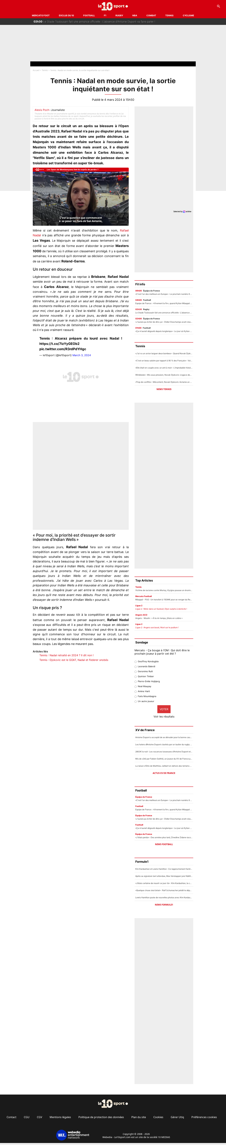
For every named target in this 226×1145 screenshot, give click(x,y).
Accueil (36, 70)
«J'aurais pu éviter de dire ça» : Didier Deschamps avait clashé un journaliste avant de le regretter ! (99, 21)
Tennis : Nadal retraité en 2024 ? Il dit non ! (66, 655)
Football (89, 15)
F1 (105, 15)
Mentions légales (60, 1117)
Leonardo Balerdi (146, 666)
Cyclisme (188, 15)
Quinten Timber (146, 676)
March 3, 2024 (81, 355)
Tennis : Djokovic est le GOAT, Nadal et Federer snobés (73, 660)
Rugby (119, 15)
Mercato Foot (41, 15)
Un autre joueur (146, 701)
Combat (151, 15)
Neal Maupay (144, 686)
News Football (164, 844)
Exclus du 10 (66, 15)
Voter (164, 709)
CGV (39, 1117)
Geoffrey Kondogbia (148, 661)
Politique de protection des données (101, 1117)
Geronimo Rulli (145, 671)
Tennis (169, 15)
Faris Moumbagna (147, 696)
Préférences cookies (204, 1117)
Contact (11, 1117)
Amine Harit (144, 691)
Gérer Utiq (177, 1117)
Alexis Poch (42, 110)
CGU (26, 1117)
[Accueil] (113, 6)
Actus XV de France (164, 773)
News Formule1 (164, 904)
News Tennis (164, 389)
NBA (134, 15)
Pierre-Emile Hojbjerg (149, 681)
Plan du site (138, 1117)
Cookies (158, 1117)
